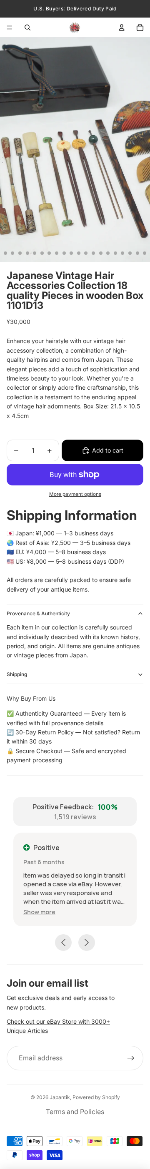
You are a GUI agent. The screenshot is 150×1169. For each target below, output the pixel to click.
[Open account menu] (121, 27)
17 (115, 253)
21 (144, 253)
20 (137, 253)
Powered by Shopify (96, 1097)
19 (130, 253)
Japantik (60, 1097)
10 (64, 253)
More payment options (75, 494)
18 (122, 253)
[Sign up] (131, 1058)
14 (93, 253)
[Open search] (27, 27)
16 (108, 253)
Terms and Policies (75, 1111)
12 (78, 253)
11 (71, 253)
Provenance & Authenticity (38, 613)
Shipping (17, 674)
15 (101, 253)
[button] (39, 912)
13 (85, 253)
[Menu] (9, 27)
